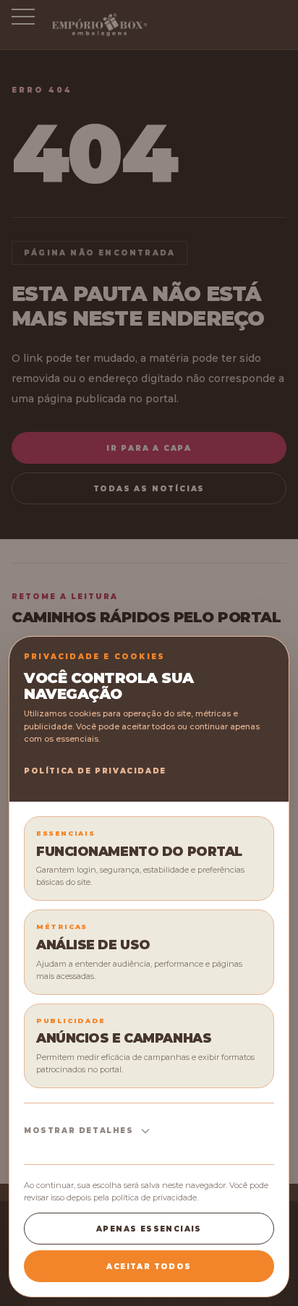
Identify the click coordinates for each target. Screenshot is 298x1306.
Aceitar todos (148, 1266)
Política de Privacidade (95, 771)
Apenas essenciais (149, 1229)
